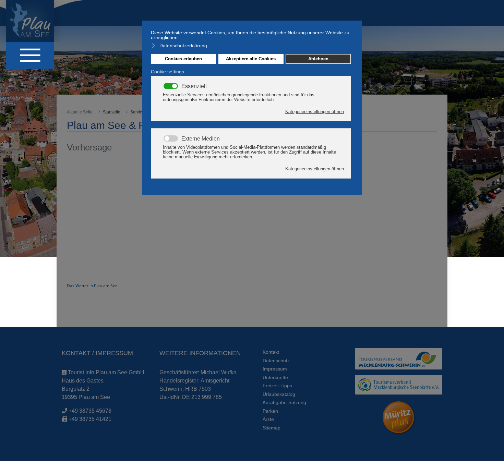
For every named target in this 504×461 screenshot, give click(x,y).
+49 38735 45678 (90, 411)
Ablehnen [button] (318, 59)
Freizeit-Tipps (277, 385)
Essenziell (194, 86)
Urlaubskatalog (279, 394)
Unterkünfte (275, 377)
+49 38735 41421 (90, 419)
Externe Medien (200, 138)
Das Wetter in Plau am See (92, 286)
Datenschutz (276, 360)
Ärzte (268, 419)
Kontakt (271, 352)
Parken (270, 411)
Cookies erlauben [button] (183, 59)
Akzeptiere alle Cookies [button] (251, 59)
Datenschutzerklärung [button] (183, 45)
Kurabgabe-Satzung (284, 402)
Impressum (275, 369)
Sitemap (271, 427)
